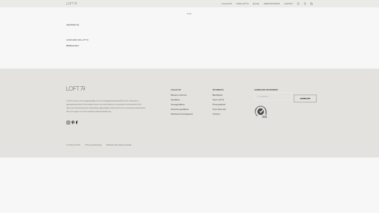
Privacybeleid (219, 104)
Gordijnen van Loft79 (77, 40)
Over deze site (219, 109)
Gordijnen (175, 100)
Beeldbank (218, 95)
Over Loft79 (218, 100)
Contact (216, 114)
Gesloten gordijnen (180, 109)
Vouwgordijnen (178, 104)
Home (189, 14)
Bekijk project (72, 45)
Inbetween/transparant (182, 114)
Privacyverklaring (93, 145)
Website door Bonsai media (119, 145)
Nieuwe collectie (179, 95)
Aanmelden (305, 98)
